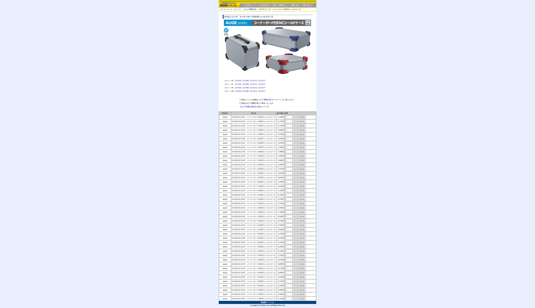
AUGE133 (253, 81)
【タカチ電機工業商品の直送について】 (254, 107)
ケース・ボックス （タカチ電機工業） (242, 9)
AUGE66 (238, 81)
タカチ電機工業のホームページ (270, 100)
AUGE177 (261, 81)
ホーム (223, 9)
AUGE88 (245, 81)
